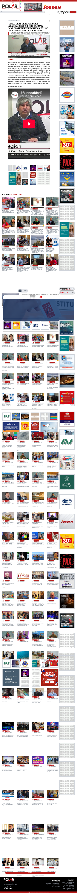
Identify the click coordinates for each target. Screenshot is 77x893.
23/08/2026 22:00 (8, 461)
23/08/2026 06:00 (37, 560)
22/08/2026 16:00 (37, 640)
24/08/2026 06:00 (37, 441)
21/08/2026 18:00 (8, 833)
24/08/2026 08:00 (50, 265)
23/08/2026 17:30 (8, 501)
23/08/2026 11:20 (8, 541)
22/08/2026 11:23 (8, 697)
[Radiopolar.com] (1, 12)
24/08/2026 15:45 (36, 227)
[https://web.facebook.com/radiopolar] (20, 4)
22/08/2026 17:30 (8, 640)
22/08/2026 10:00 (37, 697)
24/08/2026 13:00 (36, 246)
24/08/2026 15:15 (50, 227)
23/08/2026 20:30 (37, 461)
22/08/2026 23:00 (37, 580)
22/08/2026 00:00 (37, 765)
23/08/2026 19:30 (8, 481)
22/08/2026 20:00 (37, 600)
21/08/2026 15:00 (52, 833)
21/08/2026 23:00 (52, 765)
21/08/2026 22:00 (8, 799)
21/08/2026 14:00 (22, 867)
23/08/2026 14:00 (22, 521)
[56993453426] (20, 3)
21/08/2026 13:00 (52, 867)
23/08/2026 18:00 (52, 481)
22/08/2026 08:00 (8, 731)
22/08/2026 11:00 (22, 697)
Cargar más (30, 872)
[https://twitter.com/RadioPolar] (20, 6)
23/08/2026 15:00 (52, 501)
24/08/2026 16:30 (50, 208)
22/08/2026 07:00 (22, 731)
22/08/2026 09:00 (52, 697)
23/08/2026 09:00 (52, 541)
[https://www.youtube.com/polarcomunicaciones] (20, 9)
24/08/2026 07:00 (22, 441)
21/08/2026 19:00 (52, 799)
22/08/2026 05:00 (52, 731)
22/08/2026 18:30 (37, 620)
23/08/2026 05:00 (52, 560)
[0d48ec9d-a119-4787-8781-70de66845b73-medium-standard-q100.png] (10, 8)
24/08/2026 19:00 (8, 342)
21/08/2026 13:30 (37, 867)
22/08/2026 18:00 (52, 620)
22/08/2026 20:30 (22, 600)
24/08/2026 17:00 (22, 208)
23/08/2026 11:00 (22, 541)
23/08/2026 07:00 (22, 560)
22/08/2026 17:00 (22, 640)
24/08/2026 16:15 (7, 227)
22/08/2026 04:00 (8, 765)
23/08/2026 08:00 (8, 560)
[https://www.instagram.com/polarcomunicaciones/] (20, 8)
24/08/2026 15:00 (7, 246)
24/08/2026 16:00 (22, 227)
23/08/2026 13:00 (37, 521)
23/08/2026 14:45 (8, 521)
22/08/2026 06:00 (37, 731)
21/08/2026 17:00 (22, 833)
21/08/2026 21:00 (22, 799)
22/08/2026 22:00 (52, 580)
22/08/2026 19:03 (8, 620)
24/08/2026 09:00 (36, 265)
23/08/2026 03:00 (22, 580)
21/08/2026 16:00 (37, 833)
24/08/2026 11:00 (7, 265)
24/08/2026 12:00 (50, 246)
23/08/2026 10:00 (37, 541)
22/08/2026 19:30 (52, 600)
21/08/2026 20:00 (37, 799)
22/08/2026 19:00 (22, 620)
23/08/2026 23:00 (52, 441)
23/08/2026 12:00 (52, 521)
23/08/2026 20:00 (52, 461)
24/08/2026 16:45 (36, 208)
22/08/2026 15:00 (52, 640)
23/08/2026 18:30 (37, 481)
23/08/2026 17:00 (22, 501)
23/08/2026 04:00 (8, 580)
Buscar (73, 11)
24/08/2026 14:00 (22, 246)
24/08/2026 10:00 (22, 265)
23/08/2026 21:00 (22, 461)
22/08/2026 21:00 (8, 600)
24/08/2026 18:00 (7, 208)
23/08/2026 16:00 (37, 501)
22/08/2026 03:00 (22, 765)
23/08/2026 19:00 (22, 481)
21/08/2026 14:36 (8, 867)
